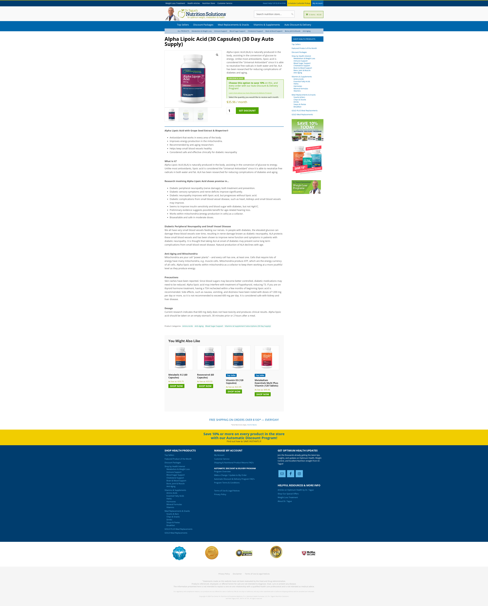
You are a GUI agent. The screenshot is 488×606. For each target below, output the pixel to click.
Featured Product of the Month (304, 48)
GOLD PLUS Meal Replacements (304, 110)
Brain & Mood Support (274, 31)
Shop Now (176, 386)
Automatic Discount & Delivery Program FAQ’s (234, 479)
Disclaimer (237, 574)
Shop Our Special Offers (288, 493)
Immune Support (220, 31)
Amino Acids (187, 326)
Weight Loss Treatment (288, 497)
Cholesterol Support (255, 31)
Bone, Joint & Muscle (292, 31)
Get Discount (247, 110)
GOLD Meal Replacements (302, 114)
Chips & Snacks (300, 99)
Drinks (296, 102)
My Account (318, 3)
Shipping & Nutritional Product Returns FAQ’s (234, 462)
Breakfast (297, 106)
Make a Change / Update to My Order (230, 475)
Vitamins (297, 91)
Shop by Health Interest (301, 56)
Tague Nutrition (199, 14)
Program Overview (222, 471)
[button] (217, 55)
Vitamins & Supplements (302, 76)
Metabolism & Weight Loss (202, 31)
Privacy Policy (220, 494)
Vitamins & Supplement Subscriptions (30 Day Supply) (248, 326)
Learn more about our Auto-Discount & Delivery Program (250, 93)
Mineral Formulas (301, 88)
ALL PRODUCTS (183, 31)
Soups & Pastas (300, 104)
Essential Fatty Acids (302, 81)
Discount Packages (299, 52)
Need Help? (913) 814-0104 (274, 3)
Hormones (298, 86)
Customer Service (221, 459)
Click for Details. (252, 425)
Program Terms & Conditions (227, 482)
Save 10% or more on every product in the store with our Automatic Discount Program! (244, 435)
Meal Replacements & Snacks (304, 95)
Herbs (296, 83)
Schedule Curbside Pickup (299, 3)
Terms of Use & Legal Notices (227, 490)
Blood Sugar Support (237, 31)
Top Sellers (296, 44)
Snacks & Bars (299, 97)
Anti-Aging (306, 31)
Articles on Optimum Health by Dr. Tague (296, 490)
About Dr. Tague (285, 501)
